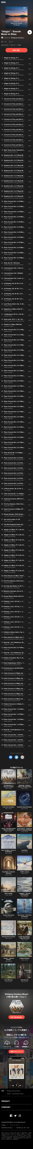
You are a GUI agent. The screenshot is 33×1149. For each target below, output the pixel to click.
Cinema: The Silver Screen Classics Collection (8, 829)
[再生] (29, 32)
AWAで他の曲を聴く (16, 1017)
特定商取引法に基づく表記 (22, 1127)
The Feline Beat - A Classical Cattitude (8, 786)
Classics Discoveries (8, 915)
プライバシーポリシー (15, 1125)
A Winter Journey (24, 872)
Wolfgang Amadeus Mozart (20, 38)
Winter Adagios (9, 893)
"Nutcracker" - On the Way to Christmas (24, 915)
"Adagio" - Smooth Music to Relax (15, 1093)
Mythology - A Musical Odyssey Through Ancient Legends (24, 786)
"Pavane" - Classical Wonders (8, 958)
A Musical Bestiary (24, 958)
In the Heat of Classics (8, 807)
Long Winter (24, 850)
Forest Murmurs (8, 980)
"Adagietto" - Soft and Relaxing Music (24, 894)
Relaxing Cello (24, 980)
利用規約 (3, 1125)
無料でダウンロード (16, 1051)
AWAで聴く (16, 50)
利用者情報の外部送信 (6, 1127)
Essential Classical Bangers (24, 807)
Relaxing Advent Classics (8, 936)
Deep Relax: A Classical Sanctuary (8, 872)
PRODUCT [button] (5, 1101)
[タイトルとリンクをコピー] (22, 757)
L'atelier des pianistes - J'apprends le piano (24, 937)
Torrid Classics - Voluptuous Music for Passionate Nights (24, 829)
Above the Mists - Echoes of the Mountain (8, 850)
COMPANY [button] (5, 1107)
